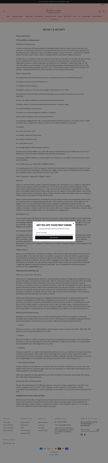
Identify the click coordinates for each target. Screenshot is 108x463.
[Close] (73, 223)
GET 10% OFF (54, 238)
